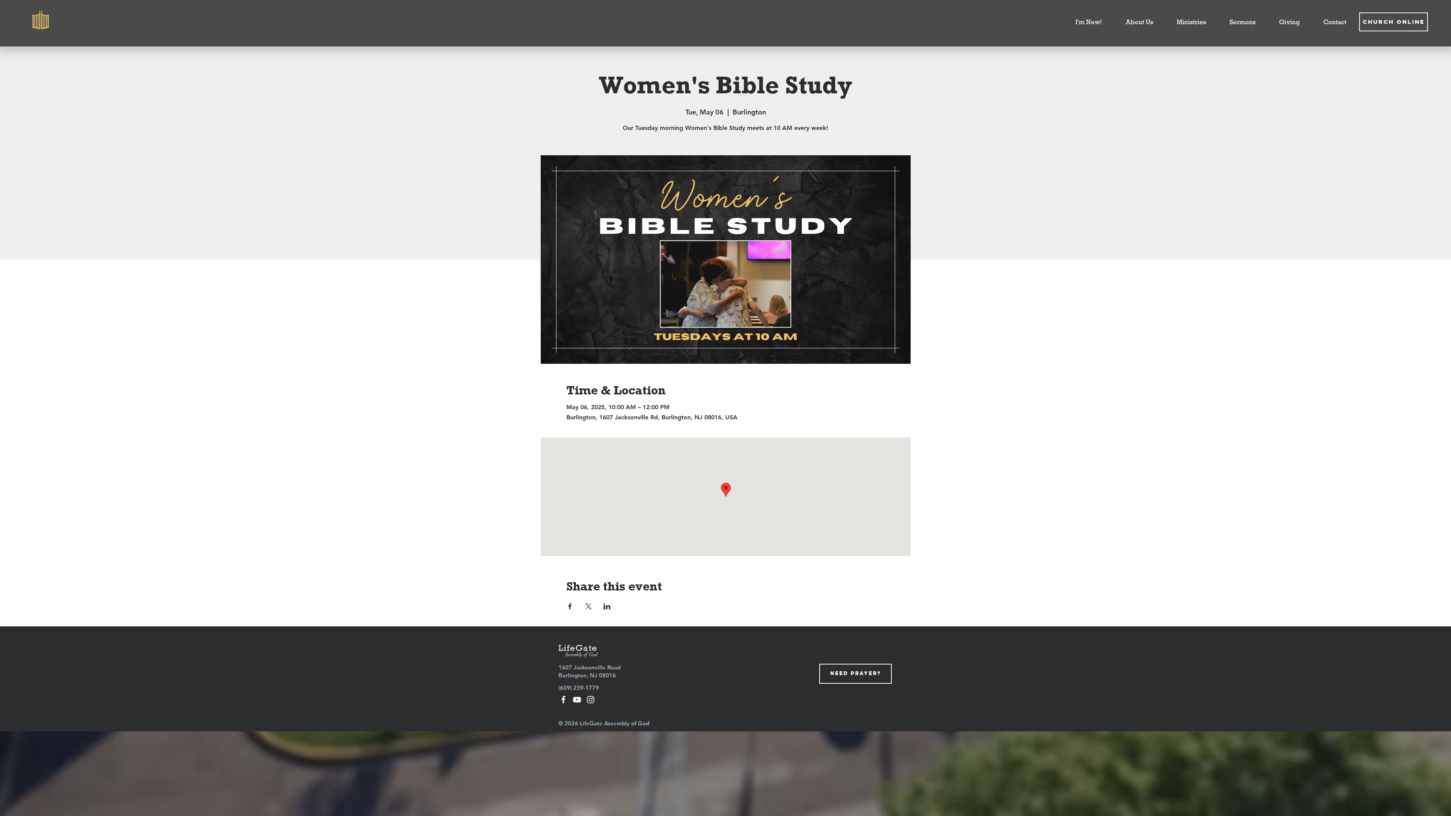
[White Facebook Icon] (563, 700)
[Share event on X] (588, 606)
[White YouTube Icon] (577, 700)
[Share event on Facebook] (570, 606)
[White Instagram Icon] (591, 700)
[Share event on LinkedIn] (607, 606)
